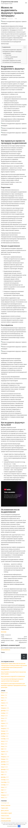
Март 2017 (4, 792)
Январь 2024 (4, 759)
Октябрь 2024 (5, 738)
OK (19, 826)
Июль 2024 (4, 744)
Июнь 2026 (4, 697)
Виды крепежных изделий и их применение (13, 676)
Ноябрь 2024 (4, 736)
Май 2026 (3, 700)
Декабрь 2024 (5, 733)
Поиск (3, 652)
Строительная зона (9, 1)
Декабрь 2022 (5, 769)
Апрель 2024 (4, 751)
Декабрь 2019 (5, 777)
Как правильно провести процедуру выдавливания (12, 52)
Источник (3, 631)
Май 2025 (3, 721)
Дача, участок (5, 810)
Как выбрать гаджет (6, 813)
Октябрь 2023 (5, 764)
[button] (26, 3)
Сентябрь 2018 (5, 782)
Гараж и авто (4, 808)
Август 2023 (4, 767)
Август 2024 (4, 741)
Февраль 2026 (5, 708)
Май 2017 (3, 790)
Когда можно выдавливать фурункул (12, 49)
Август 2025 (4, 715)
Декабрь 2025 (5, 710)
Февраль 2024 (5, 756)
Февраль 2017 (5, 795)
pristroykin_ (11, 18)
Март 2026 (4, 705)
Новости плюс (5, 815)
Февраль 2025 (5, 728)
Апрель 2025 (4, 723)
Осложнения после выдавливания (12, 62)
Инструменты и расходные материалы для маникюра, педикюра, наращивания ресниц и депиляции (13, 685)
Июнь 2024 (4, 746)
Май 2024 (3, 749)
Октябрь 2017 (5, 784)
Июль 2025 (4, 718)
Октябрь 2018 (5, 779)
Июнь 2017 (4, 787)
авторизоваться (5, 649)
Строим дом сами (6, 820)
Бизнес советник (5, 805)
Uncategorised (8, 634)
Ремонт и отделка (6, 818)
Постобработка (9, 58)
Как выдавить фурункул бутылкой (12, 60)
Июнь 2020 (4, 772)
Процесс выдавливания (11, 56)
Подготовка (8, 55)
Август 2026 (4, 692)
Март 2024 (4, 754)
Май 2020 (3, 774)
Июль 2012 (4, 797)
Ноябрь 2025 (4, 713)
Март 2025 (4, 726)
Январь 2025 (4, 731)
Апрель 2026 (4, 703)
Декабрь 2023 (5, 761)
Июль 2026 (4, 695)
